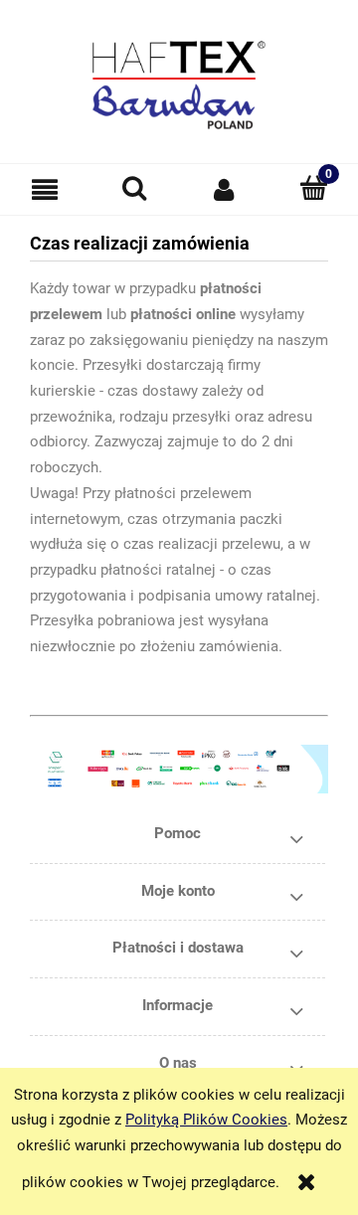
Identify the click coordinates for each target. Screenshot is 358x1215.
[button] (45, 190)
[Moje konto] (223, 189)
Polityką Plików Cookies (206, 1119)
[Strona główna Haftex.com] (179, 76)
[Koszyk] (313, 188)
